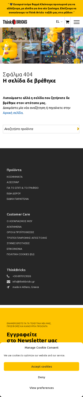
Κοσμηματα (15, 176)
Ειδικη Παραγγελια (18, 198)
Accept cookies (41, 366)
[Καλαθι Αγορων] (67, 22)
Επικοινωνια (14, 248)
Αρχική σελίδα (13, 113)
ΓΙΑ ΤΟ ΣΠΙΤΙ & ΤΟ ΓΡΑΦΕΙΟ (23, 187)
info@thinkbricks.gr (24, 281)
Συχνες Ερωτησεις (18, 243)
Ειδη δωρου (14, 193)
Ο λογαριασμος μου (19, 221)
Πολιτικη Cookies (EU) (20, 254)
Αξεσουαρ (13, 182)
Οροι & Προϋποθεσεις (20, 232)
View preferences (42, 387)
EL (57, 21)
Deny (41, 377)
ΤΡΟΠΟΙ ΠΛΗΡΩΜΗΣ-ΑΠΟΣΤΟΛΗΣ (27, 237)
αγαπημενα (14, 226)
